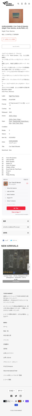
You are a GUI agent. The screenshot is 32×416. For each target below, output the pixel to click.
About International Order (10, 370)
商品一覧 (6, 331)
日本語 (11, 390)
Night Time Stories (14, 96)
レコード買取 (7, 379)
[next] (29, 266)
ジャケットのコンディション (11, 227)
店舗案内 (6, 344)
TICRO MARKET (18, 410)
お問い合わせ (7, 357)
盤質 (4, 221)
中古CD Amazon (8, 366)
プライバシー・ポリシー (10, 362)
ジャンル (6, 340)
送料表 (5, 233)
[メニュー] (29, 3)
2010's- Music (13, 115)
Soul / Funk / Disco (17, 123)
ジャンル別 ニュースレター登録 (12, 375)
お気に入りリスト (8, 353)
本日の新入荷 (7, 335)
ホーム (5, 326)
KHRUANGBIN (13, 141)
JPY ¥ (20, 390)
